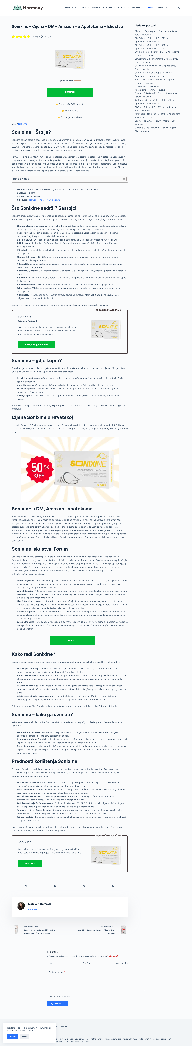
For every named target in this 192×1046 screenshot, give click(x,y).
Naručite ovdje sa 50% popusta (44, 199)
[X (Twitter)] (55, 885)
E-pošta (87, 963)
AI (173, 8)
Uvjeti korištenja (61, 1027)
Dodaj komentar (57, 972)
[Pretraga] (179, 8)
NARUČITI (70, 92)
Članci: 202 (32, 910)
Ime (51, 963)
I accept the (60, 996)
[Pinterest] (84, 885)
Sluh (150, 8)
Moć (84, 8)
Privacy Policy (65, 996)
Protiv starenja (135, 8)
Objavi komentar (57, 1003)
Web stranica (122, 963)
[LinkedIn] (113, 885)
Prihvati (13, 1036)
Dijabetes (162, 8)
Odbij (24, 1036)
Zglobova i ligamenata (102, 8)
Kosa (120, 8)
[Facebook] (26, 885)
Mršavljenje (71, 8)
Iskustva (22, 123)
